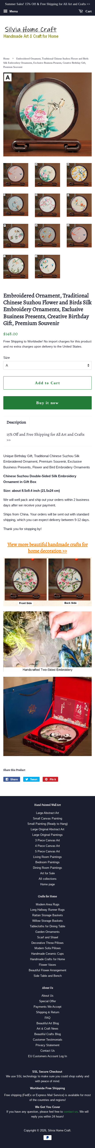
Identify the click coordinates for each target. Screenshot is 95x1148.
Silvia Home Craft (59, 1130)
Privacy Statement (47, 1045)
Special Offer (47, 1001)
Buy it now (47, 403)
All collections (48, 878)
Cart (88, 11)
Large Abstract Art (47, 813)
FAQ (47, 1017)
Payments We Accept (47, 1006)
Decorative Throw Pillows (47, 943)
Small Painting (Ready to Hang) (47, 823)
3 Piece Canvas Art (47, 840)
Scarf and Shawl (47, 937)
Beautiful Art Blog (47, 1023)
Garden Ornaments (47, 931)
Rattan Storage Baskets (47, 915)
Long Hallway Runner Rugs (47, 909)
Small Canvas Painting (47, 818)
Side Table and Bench (48, 975)
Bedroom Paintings (47, 862)
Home (6, 58)
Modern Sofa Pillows (47, 948)
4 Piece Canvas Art (47, 846)
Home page (47, 884)
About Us (47, 995)
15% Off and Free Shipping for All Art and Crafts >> (45, 437)
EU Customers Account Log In (47, 1056)
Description (16, 422)
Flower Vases (47, 964)
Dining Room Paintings (47, 867)
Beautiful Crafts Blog (47, 1034)
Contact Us (47, 1050)
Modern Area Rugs (47, 904)
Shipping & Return (47, 1012)
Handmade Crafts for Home (47, 959)
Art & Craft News (47, 1028)
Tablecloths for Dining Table (47, 926)
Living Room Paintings (47, 857)
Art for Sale (47, 873)
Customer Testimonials (47, 1039)
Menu (13, 11)
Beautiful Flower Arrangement (47, 970)
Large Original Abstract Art (47, 829)
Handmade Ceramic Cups (47, 953)
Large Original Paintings (47, 834)
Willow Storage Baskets (47, 920)
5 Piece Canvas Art (47, 851)
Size (6, 357)
